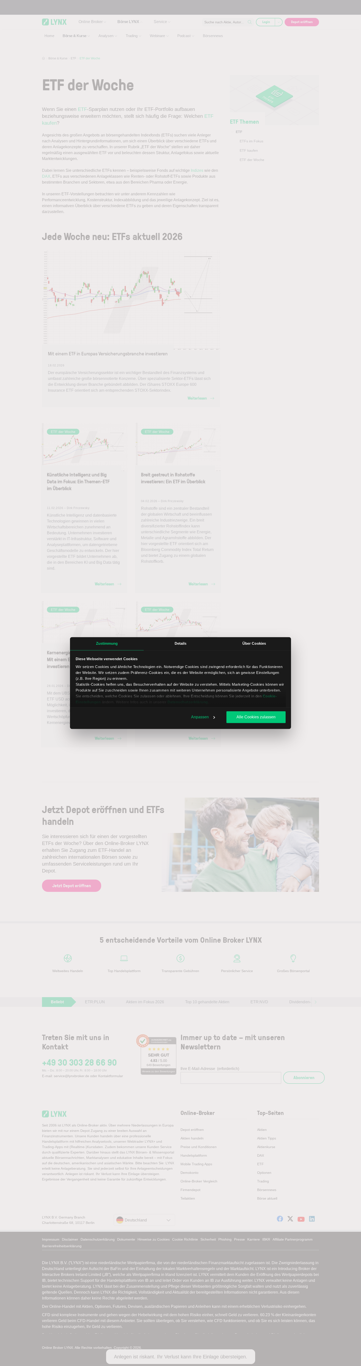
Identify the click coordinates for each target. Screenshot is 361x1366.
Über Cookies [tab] (254, 643)
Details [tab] (181, 643)
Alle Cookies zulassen (256, 717)
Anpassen (200, 717)
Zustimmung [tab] (107, 643)
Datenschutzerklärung (187, 702)
